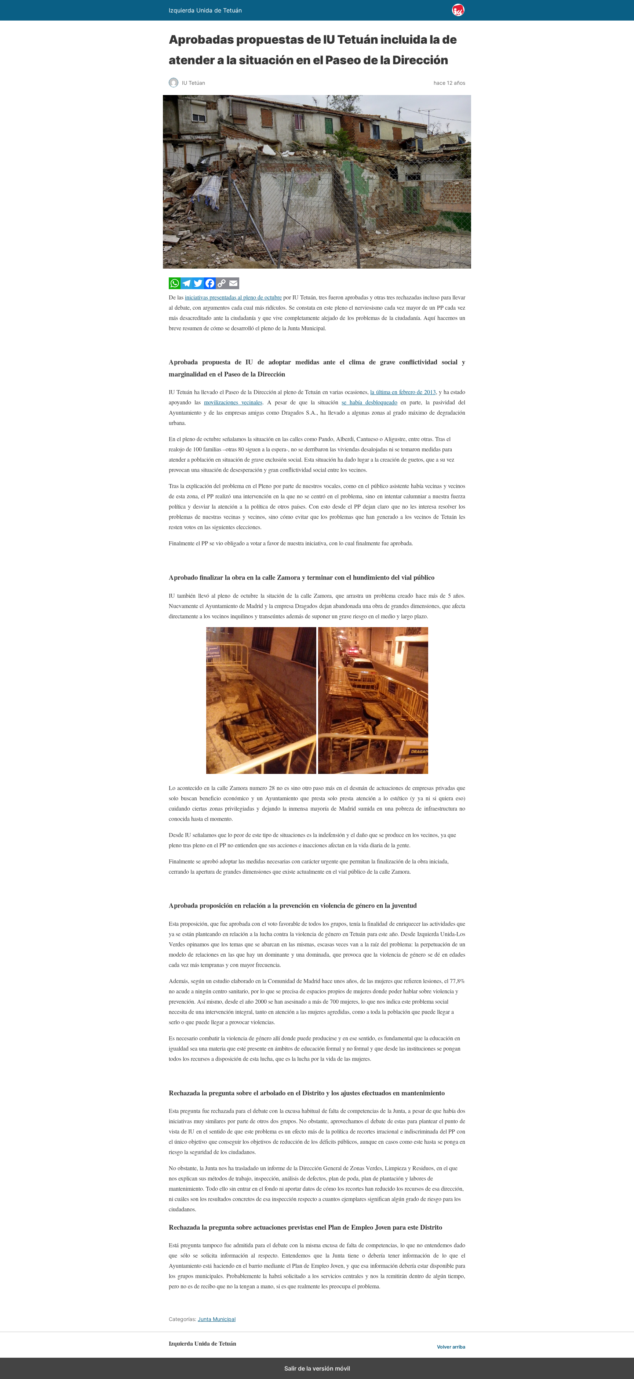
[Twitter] (198, 287)
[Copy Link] (221, 287)
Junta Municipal (217, 1319)
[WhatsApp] (175, 287)
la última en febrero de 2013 (403, 392)
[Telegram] (186, 287)
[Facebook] (210, 287)
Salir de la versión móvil (317, 1368)
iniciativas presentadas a (212, 297)
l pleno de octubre (261, 297)
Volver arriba (451, 1347)
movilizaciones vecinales (233, 402)
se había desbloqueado (369, 402)
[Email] (233, 287)
